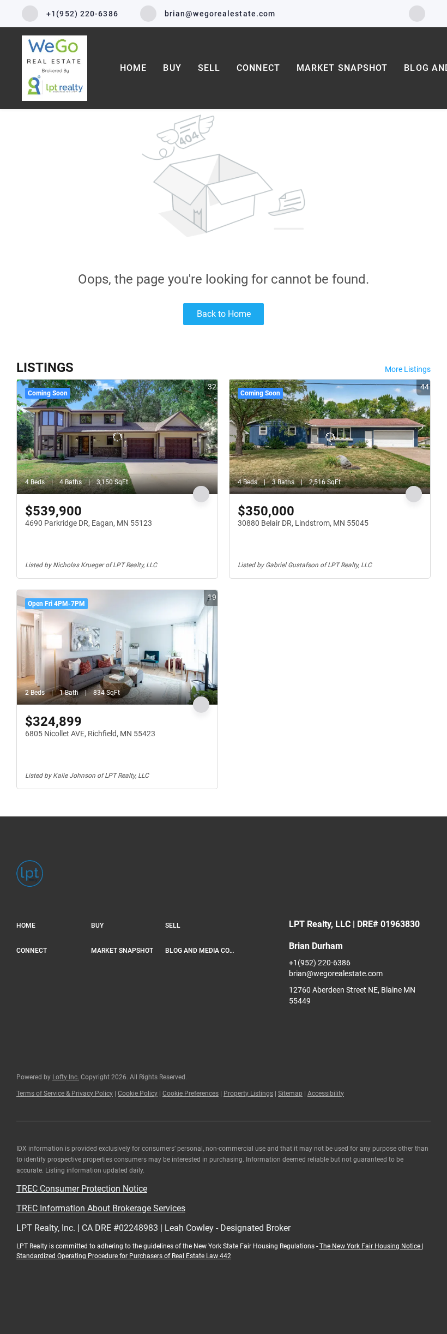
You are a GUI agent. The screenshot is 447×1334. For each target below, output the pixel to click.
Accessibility (325, 1093)
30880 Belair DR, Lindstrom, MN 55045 (303, 523)
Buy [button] (172, 68)
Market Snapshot (342, 68)
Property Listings (248, 1093)
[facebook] (417, 13)
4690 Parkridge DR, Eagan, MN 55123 (88, 523)
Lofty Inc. (65, 1077)
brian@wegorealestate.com (336, 973)
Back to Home (224, 314)
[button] (53, 926)
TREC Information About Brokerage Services (100, 1208)
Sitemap (290, 1093)
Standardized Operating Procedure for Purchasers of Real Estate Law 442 (123, 1256)
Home (133, 68)
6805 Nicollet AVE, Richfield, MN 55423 (90, 733)
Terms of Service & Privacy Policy (64, 1093)
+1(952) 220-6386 (320, 962)
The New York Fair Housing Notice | (371, 1246)
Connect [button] (258, 68)
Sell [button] (209, 68)
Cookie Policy (138, 1093)
